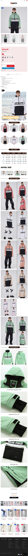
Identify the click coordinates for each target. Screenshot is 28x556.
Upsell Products (14, 522)
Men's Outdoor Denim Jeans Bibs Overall (5, 518)
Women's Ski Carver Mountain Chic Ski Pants (12, 533)
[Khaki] (12, 57)
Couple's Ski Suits (24, 542)
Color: (3, 55)
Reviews (12, 74)
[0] (26, 0)
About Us (16, 543)
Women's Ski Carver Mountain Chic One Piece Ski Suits (6, 533)
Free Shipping (16, 74)
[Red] (3, 60)
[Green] (3, 57)
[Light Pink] (10, 57)
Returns (20, 74)
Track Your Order (10, 542)
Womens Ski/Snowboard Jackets (24, 544)
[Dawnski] (14, 3)
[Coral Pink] (5, 57)
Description (8, 74)
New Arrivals (23, 541)
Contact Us (9, 541)
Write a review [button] (14, 497)
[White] (8, 57)
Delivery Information (10, 543)
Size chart (15, 70)
